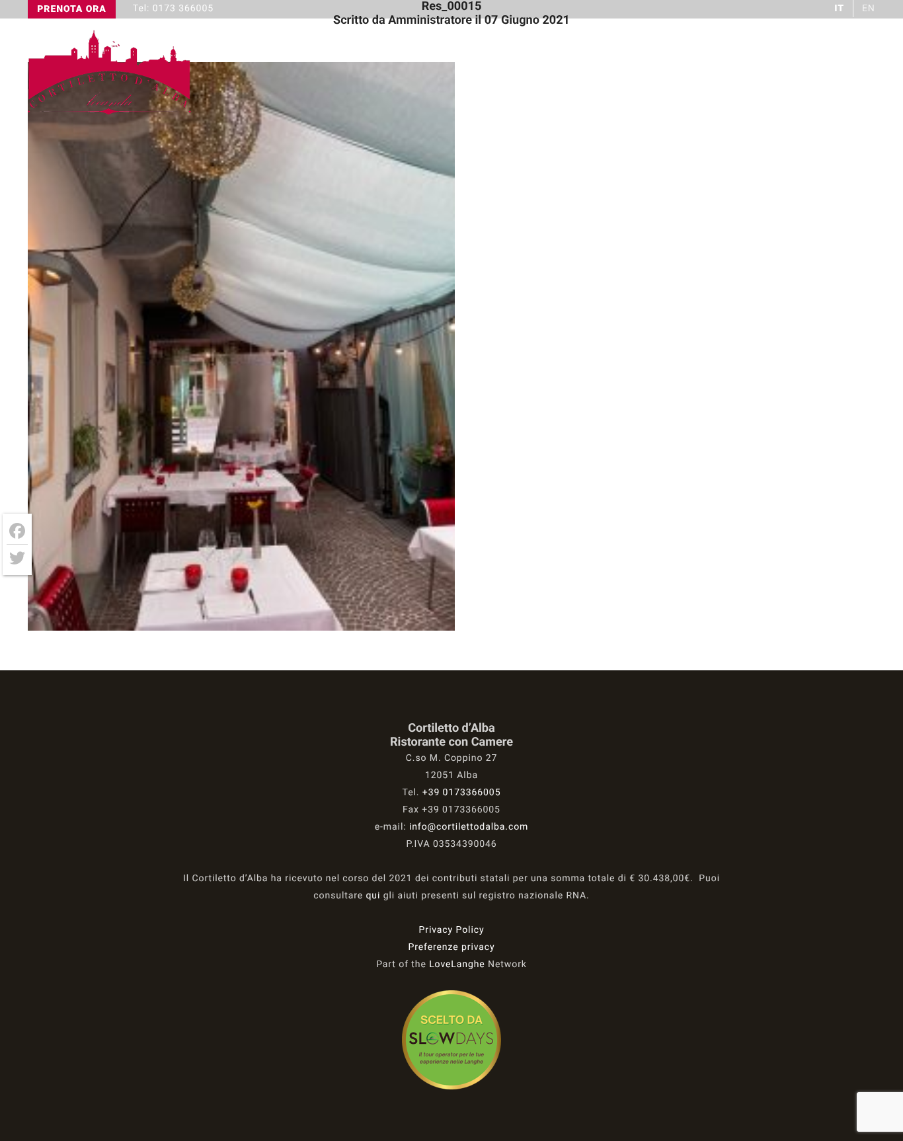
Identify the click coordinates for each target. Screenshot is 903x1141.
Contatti (843, 73)
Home (551, 73)
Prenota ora (71, 9)
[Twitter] (17, 558)
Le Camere (752, 73)
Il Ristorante (643, 73)
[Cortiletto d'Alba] (110, 113)
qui (373, 895)
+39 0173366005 (461, 792)
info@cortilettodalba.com (468, 827)
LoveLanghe (457, 964)
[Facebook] (17, 531)
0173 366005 (183, 8)
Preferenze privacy (451, 947)
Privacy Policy (452, 930)
